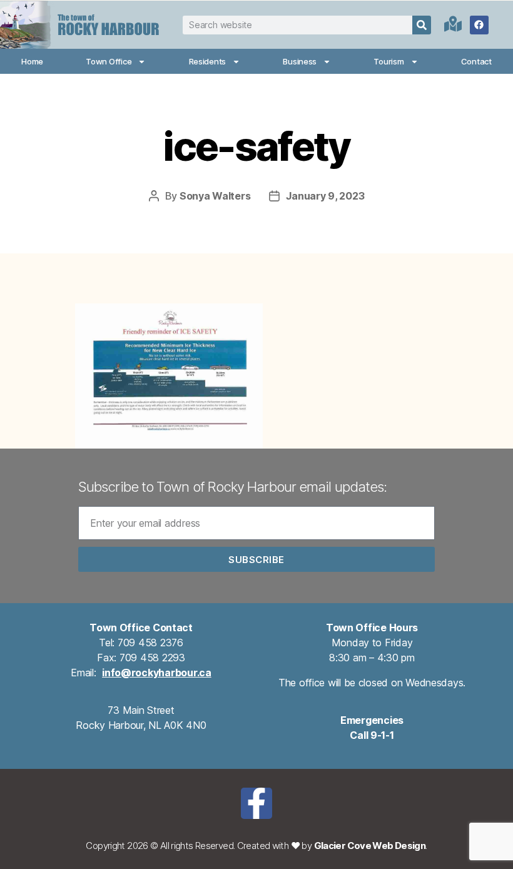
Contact (476, 61)
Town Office (108, 61)
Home (32, 61)
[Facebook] (479, 25)
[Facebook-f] (256, 803)
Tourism (388, 61)
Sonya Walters (215, 196)
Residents (207, 61)
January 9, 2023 (325, 196)
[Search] (421, 25)
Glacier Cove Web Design (370, 845)
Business (300, 61)
